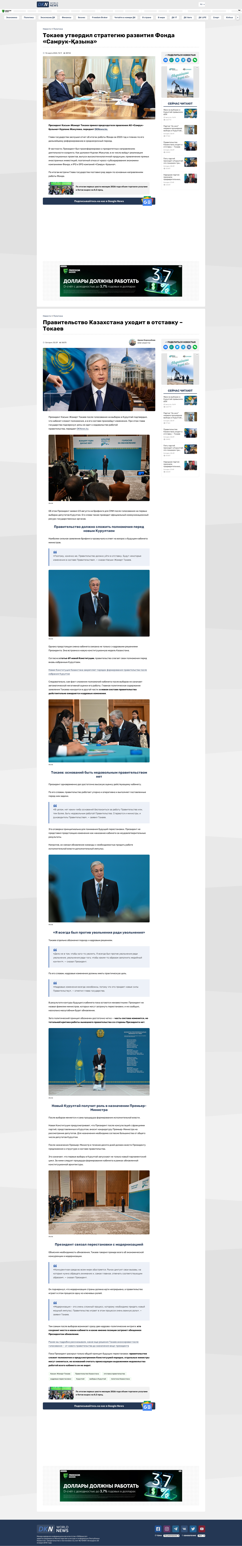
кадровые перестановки (60, 1379)
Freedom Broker (100, 17)
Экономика (11, 17)
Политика (29, 17)
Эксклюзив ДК (47, 17)
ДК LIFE (202, 17)
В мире (161, 17)
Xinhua (229, 17)
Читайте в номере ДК (124, 17)
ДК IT (174, 17)
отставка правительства (114, 1374)
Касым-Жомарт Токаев (60, 1374)
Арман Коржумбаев (146, 340)
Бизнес (81, 17)
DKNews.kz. (101, 129)
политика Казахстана (120, 1379)
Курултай (80, 1379)
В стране (146, 17)
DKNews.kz (82, 428)
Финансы (66, 17)
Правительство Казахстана (87, 1374)
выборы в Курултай (97, 1379)
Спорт (216, 17)
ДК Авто (188, 17)
